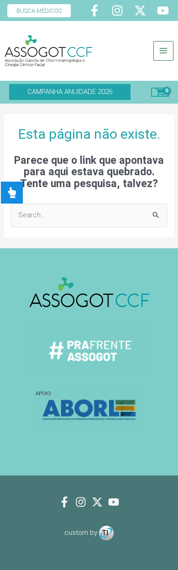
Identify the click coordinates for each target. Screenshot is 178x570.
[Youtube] (163, 10)
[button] (35, 11)
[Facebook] (94, 10)
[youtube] (113, 502)
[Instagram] (117, 10)
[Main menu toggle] (163, 51)
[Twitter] (140, 10)
